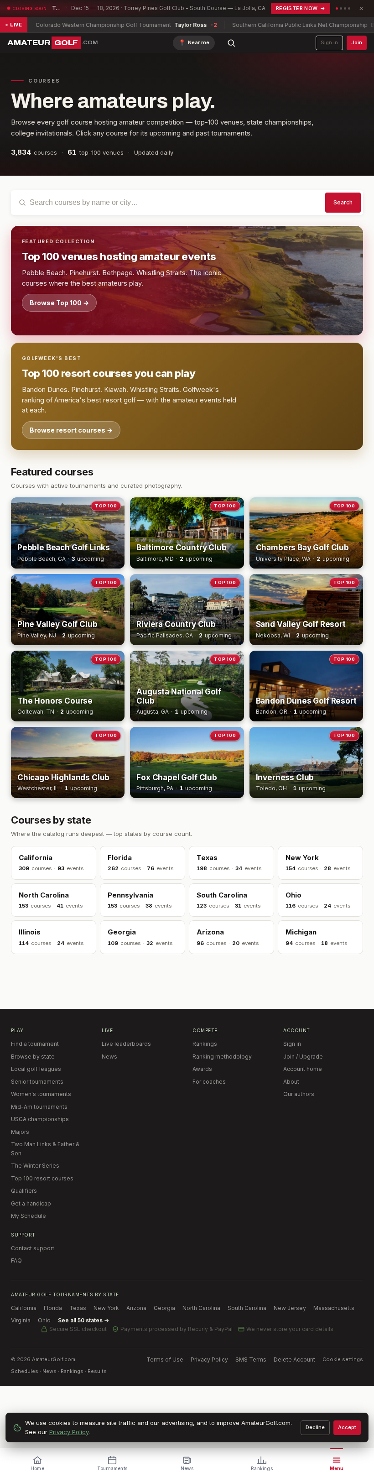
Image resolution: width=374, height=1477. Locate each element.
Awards (202, 1068)
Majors (20, 1131)
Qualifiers (24, 1190)
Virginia (21, 1320)
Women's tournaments (41, 1094)
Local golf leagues (36, 1068)
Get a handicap (31, 1203)
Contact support (32, 1248)
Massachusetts (333, 1308)
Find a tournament (35, 1043)
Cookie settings (342, 1359)
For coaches (209, 1081)
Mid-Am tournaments (39, 1106)
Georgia (164, 1308)
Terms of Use (164, 1359)
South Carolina (247, 1308)
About (291, 1081)
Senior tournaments (37, 1081)
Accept (347, 1427)
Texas (77, 1308)
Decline (315, 1427)
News (109, 1056)
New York (106, 1308)
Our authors (298, 1094)
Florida (53, 1308)
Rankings (204, 1043)
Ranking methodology (222, 1056)
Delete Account (294, 1359)
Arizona (136, 1308)
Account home (302, 1068)
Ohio (44, 1320)
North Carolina (201, 1308)
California (23, 1308)
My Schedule (28, 1215)
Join (356, 42)
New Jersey (290, 1308)
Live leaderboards (126, 1043)
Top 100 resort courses (42, 1178)
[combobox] (187, 202)
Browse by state (33, 1056)
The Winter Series (35, 1165)
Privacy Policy (209, 1359)
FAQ (16, 1260)
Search (343, 202)
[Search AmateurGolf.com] (231, 43)
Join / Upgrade (303, 1056)
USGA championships (40, 1119)
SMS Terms (250, 1359)
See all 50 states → (83, 1320)
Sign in (329, 42)
